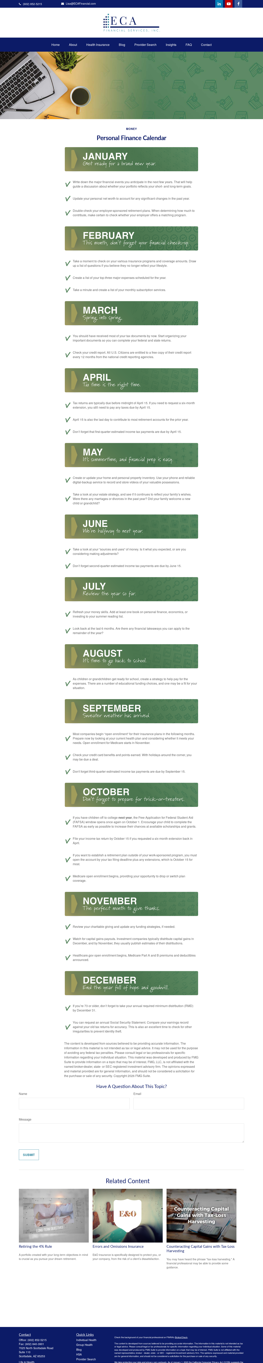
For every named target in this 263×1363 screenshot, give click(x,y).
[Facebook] (238, 4)
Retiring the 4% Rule (35, 1247)
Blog (79, 1349)
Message (25, 1119)
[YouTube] (229, 4)
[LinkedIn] (219, 4)
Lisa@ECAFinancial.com (81, 3)
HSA (79, 1354)
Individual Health (86, 1340)
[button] (55, 45)
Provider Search (86, 1359)
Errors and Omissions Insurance (118, 1247)
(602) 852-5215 (32, 4)
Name (23, 1093)
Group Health (84, 1345)
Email (137, 1093)
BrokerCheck (181, 1337)
